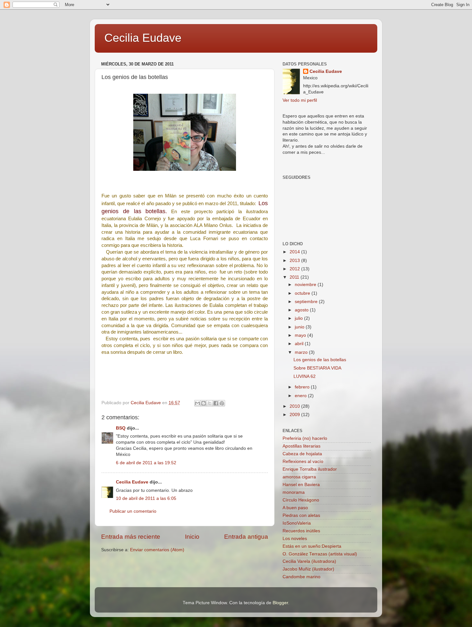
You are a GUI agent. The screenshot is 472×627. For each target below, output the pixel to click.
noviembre (306, 284)
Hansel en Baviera (301, 484)
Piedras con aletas (301, 515)
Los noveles (295, 538)
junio (300, 327)
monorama (294, 492)
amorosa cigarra (299, 477)
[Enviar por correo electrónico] (197, 403)
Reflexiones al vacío (303, 461)
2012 (295, 268)
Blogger (280, 602)
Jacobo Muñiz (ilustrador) (308, 569)
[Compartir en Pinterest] (222, 403)
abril (300, 343)
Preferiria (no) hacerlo (305, 438)
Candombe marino (301, 576)
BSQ (121, 428)
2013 (295, 260)
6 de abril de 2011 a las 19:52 (146, 462)
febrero (303, 387)
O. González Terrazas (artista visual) (320, 554)
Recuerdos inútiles (301, 530)
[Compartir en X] (209, 403)
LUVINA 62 (304, 376)
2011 (295, 277)
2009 (295, 414)
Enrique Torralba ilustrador (310, 469)
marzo (302, 352)
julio (299, 318)
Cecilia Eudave (142, 37)
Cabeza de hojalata (302, 453)
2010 (295, 406)
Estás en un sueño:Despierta (312, 546)
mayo (301, 335)
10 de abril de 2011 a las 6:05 (146, 498)
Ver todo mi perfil (300, 100)
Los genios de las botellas (319, 359)
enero (301, 395)
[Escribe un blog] (203, 403)
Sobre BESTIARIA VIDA (317, 368)
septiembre (307, 301)
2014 (295, 251)
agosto (302, 310)
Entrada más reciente (130, 536)
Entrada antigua (246, 536)
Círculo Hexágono (301, 500)
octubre (303, 293)
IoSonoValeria (297, 523)
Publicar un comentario (132, 511)
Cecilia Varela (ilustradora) (309, 561)
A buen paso (295, 507)
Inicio (192, 536)
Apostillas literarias (301, 446)
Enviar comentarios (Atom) (157, 549)
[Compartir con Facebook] (216, 403)
